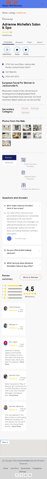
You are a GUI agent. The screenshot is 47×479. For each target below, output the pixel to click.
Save (17, 54)
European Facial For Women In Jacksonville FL (18, 84)
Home (4, 13)
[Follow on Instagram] (25, 475)
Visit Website (11, 72)
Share (26, 54)
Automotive (25, 468)
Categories (37, 468)
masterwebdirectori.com (27, 461)
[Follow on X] (21, 475)
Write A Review (30, 277)
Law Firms (14, 468)
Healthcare (21, 13)
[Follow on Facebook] (17, 475)
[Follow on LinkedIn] (30, 475)
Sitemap (22, 472)
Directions (7, 54)
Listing (12, 13)
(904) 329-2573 (12, 76)
